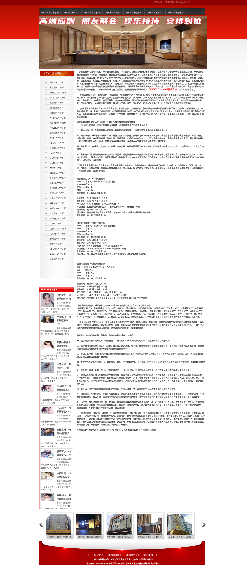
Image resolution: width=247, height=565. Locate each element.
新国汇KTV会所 (57, 138)
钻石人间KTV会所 (58, 208)
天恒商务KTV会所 (58, 188)
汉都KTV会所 (56, 223)
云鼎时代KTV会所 (58, 178)
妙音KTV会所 (56, 244)
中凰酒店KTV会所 (58, 128)
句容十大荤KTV (71, 12)
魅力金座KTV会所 (58, 133)
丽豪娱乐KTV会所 (58, 238)
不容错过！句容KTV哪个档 (59, 537)
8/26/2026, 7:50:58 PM (180, 2)
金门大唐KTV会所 (58, 97)
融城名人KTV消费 (58, 92)
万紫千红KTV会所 (58, 118)
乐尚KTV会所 (56, 153)
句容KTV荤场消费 (129, 555)
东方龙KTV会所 (57, 168)
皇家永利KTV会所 (58, 158)
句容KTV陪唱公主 (134, 12)
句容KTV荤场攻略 (111, 555)
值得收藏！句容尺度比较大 (149, 537)
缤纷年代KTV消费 (58, 228)
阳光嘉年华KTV (57, 143)
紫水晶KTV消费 (57, 87)
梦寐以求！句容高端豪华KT (64, 320)
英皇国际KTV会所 (58, 233)
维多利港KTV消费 (58, 123)
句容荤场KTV (95, 555)
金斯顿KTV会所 (57, 183)
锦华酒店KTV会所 (58, 218)
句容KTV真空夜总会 (50, 12)
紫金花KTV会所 (57, 102)
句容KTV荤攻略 (155, 12)
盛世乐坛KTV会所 (58, 254)
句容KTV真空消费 (92, 12)
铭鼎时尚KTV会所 (58, 173)
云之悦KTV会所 (57, 259)
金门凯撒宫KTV (57, 107)
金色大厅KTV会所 (58, 198)
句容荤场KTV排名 (147, 555)
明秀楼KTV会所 (57, 203)
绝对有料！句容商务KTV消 (119, 537)
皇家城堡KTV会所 (58, 148)
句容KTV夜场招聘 (176, 12)
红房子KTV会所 (57, 213)
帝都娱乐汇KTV (57, 193)
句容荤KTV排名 (113, 12)
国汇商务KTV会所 (58, 249)
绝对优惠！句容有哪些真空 (89, 537)
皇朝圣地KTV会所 (58, 163)
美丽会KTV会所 (57, 113)
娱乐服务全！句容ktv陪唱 (179, 537)
